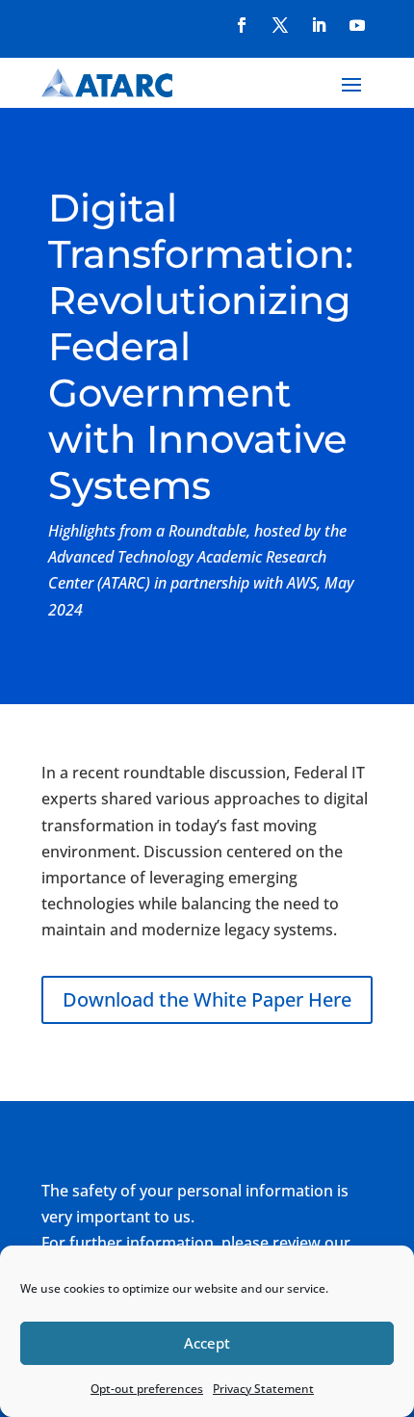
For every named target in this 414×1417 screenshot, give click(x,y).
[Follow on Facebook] (241, 25)
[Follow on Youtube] (357, 25)
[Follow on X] (280, 25)
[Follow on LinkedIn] (318, 25)
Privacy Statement (263, 1388)
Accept (207, 1342)
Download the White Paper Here (207, 999)
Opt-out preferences (147, 1388)
